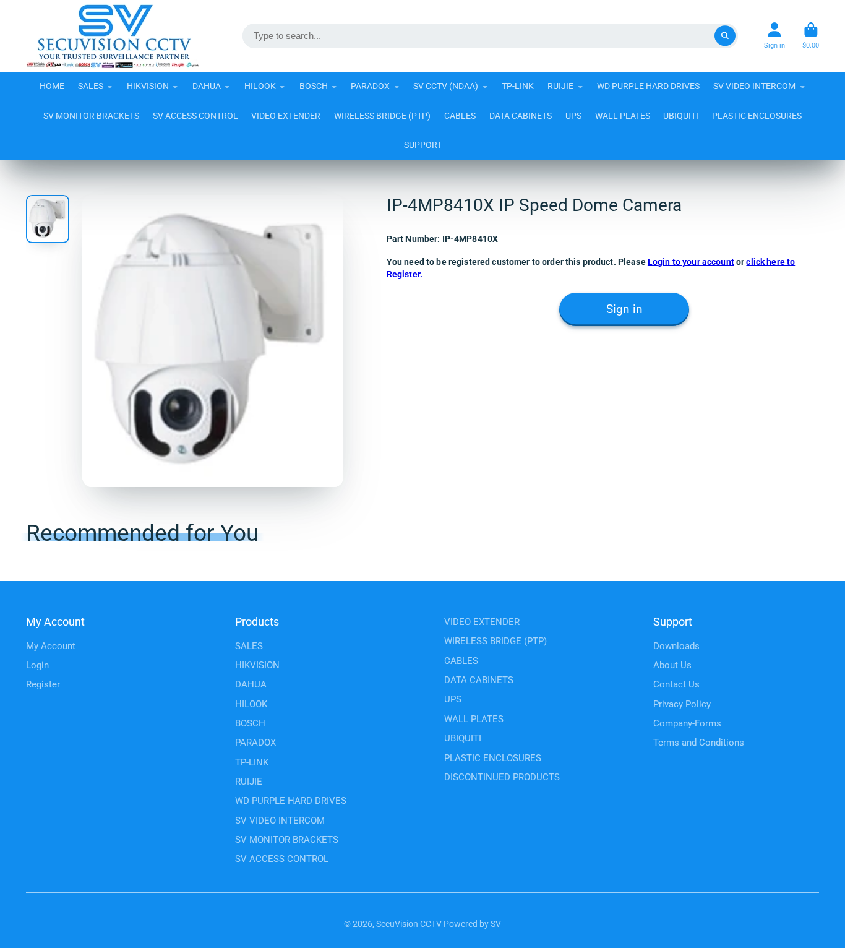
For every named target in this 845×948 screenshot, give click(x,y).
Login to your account (691, 262)
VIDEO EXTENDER (285, 116)
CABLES (460, 116)
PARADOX (370, 86)
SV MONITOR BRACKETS (91, 116)
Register (43, 684)
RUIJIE (560, 86)
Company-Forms (687, 723)
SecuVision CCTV (409, 924)
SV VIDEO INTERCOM (754, 86)
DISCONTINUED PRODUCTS (502, 777)
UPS (573, 116)
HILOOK (260, 86)
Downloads (676, 646)
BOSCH (313, 86)
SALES (90, 86)
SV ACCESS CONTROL (195, 116)
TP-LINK (518, 86)
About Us (672, 665)
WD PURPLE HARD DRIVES (648, 86)
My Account (50, 646)
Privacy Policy (682, 704)
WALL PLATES (622, 116)
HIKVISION (148, 86)
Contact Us (676, 684)
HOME (52, 86)
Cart (810, 35)
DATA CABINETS (520, 116)
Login (37, 665)
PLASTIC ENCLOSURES (757, 116)
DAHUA (206, 86)
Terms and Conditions (698, 742)
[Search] (725, 35)
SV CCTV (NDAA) (445, 86)
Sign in (624, 309)
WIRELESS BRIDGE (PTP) (382, 116)
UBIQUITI (680, 116)
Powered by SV (472, 924)
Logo (112, 36)
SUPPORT (423, 145)
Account (774, 35)
